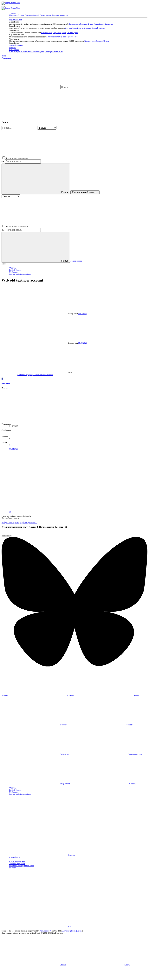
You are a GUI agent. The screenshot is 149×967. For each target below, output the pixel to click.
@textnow (21, 374)
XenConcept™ (45, 931)
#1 (10, 512)
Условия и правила (17, 863)
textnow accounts (46, 374)
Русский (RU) (14, 857)
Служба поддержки (17, 861)
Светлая (71, 855)
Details (79, 931)
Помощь (12, 868)
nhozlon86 (82, 313)
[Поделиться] (38, 480)
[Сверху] (38, 897)
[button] (3, 6)
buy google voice (33, 374)
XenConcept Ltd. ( (69, 931)
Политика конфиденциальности (21, 866)
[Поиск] (31, 118)
